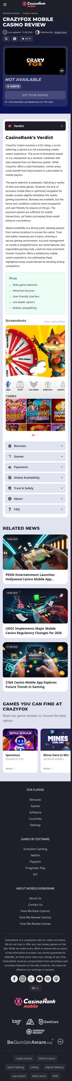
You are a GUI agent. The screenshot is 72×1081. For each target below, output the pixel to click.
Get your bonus (35, 95)
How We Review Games (35, 924)
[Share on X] (6, 39)
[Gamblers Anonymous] (30, 1022)
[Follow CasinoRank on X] (31, 978)
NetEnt (35, 855)
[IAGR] (16, 1022)
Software (35, 812)
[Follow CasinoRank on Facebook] (14, 978)
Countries (35, 819)
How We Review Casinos (35, 917)
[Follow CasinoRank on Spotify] (47, 978)
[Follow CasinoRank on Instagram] (22, 978)
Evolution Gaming (35, 849)
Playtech (35, 862)
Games (35, 806)
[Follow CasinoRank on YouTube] (39, 978)
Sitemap (35, 825)
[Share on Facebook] (14, 39)
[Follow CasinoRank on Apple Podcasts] (56, 978)
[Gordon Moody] (35, 1031)
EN (33, 988)
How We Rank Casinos (35, 911)
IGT (35, 874)
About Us (35, 898)
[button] (35, 126)
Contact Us (35, 905)
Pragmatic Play (35, 868)
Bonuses (35, 800)
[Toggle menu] (4, 4)
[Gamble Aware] (30, 1041)
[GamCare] (48, 1022)
